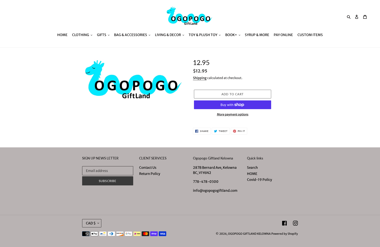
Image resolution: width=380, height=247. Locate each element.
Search (252, 167)
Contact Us (147, 167)
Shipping (200, 78)
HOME (252, 174)
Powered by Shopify (284, 234)
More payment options (232, 114)
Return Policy (149, 174)
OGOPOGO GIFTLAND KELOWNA (249, 234)
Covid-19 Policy (259, 179)
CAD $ (91, 223)
